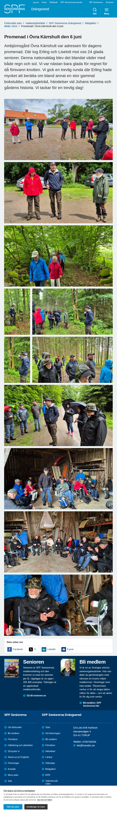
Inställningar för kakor (36, 807)
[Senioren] (11, 668)
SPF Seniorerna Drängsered (65, 23)
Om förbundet (15, 727)
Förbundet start (13, 23)
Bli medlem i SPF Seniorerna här (92, 704)
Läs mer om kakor (44, 800)
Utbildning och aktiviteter (20, 745)
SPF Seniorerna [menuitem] (96, 2)
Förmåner (13, 739)
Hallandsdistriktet (35, 23)
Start (47, 727)
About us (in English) (18, 757)
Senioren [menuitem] (109, 2)
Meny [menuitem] (106, 13)
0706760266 (89, 741)
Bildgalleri (90, 23)
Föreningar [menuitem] (13, 763)
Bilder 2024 (10, 26)
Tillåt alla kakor (13, 807)
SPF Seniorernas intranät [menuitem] (71, 2)
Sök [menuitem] (95, 13)
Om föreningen (52, 733)
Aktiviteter (50, 751)
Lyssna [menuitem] (36, 2)
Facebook (18, 649)
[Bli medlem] (68, 667)
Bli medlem (13, 733)
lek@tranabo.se (86, 745)
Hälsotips (50, 763)
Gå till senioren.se (36, 695)
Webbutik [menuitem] (54, 2)
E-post (70, 649)
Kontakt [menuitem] (12, 769)
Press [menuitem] (44, 2)
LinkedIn (51, 649)
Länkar (48, 757)
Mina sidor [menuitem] (13, 775)
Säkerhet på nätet (51, 782)
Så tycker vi (14, 751)
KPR (47, 775)
